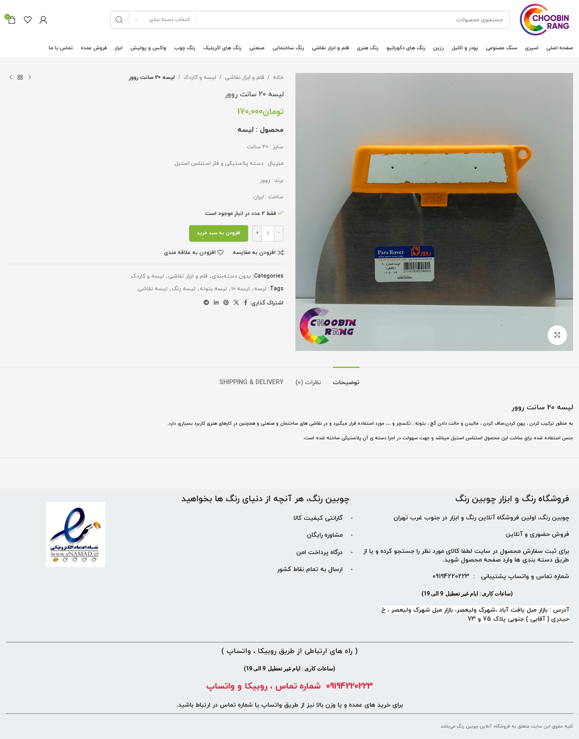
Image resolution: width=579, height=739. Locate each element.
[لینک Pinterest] (226, 303)
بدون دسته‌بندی (231, 276)
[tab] (346, 379)
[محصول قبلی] (29, 77)
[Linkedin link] (216, 303)
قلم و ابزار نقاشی (244, 77)
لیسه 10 (240, 289)
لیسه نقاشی (152, 289)
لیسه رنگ (183, 289)
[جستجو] (119, 20)
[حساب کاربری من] (43, 20)
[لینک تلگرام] (206, 303)
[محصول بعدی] (10, 77)
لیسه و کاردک (200, 77)
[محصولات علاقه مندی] (27, 20)
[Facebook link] (245, 303)
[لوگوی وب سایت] (545, 19)
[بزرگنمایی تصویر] (557, 335)
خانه (278, 77)
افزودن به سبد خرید (218, 233)
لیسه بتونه (213, 289)
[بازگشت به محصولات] (20, 77)
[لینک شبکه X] (236, 303)
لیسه (260, 289)
